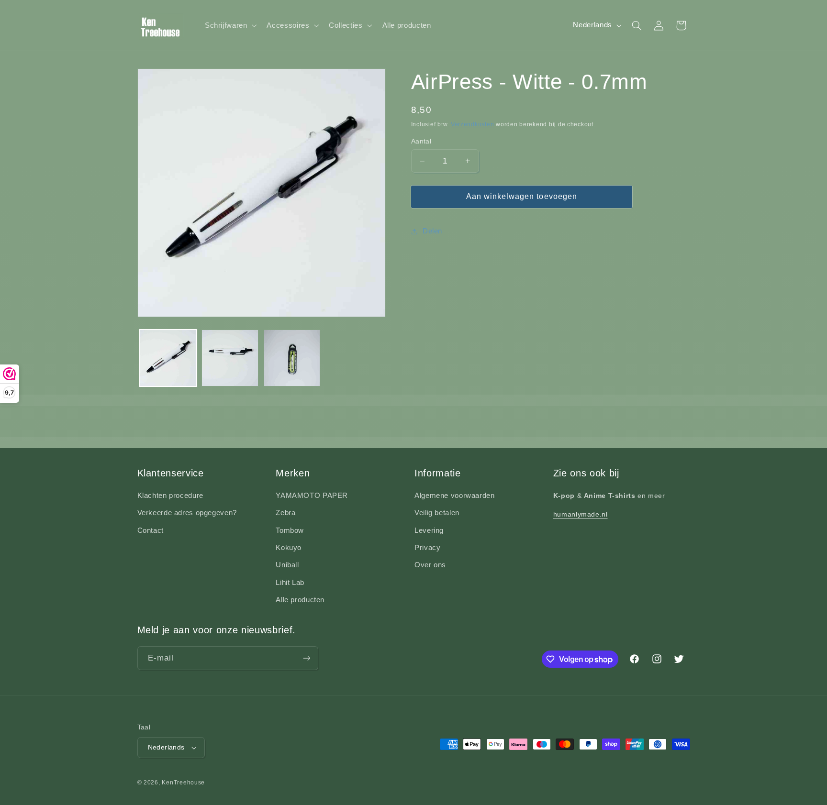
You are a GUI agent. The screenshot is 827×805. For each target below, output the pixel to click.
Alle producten (300, 600)
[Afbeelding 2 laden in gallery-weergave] (229, 358)
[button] (230, 25)
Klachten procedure (170, 495)
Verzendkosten (472, 124)
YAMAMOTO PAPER (312, 495)
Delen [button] (432, 231)
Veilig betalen (436, 513)
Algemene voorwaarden (454, 495)
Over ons (430, 565)
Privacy (427, 547)
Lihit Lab (290, 582)
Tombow (290, 530)
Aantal (421, 141)
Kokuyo (289, 547)
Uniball (287, 565)
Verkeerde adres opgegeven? (187, 513)
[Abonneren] (306, 658)
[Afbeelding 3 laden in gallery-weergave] (292, 358)
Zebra (285, 513)
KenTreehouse (183, 782)
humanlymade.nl (580, 514)
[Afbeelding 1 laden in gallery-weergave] (168, 358)
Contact (150, 530)
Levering (429, 530)
